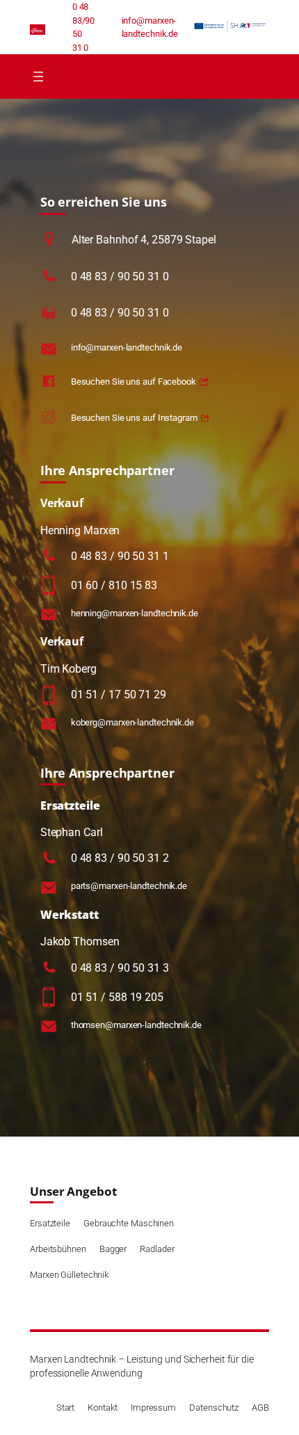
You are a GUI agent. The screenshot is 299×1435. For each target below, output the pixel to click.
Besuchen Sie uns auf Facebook (133, 381)
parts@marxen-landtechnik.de (129, 886)
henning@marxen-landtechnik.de (134, 613)
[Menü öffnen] (38, 76)
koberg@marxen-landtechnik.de (132, 722)
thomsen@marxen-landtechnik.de (136, 1025)
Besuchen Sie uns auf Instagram (134, 417)
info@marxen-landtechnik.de (126, 347)
